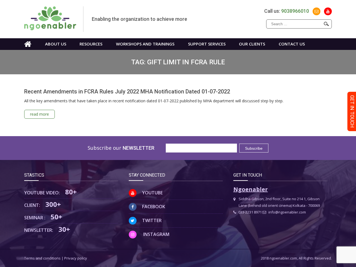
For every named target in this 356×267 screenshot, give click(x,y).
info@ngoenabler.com (287, 212)
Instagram (155, 234)
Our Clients (252, 44)
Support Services (207, 44)
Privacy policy (75, 258)
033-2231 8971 (250, 212)
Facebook (153, 207)
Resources (91, 44)
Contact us (292, 44)
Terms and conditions (42, 258)
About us (55, 44)
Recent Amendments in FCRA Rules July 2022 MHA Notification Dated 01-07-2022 (127, 91)
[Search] (326, 24)
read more (39, 114)
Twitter (152, 220)
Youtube (152, 193)
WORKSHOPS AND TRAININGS (145, 44)
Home (27, 44)
